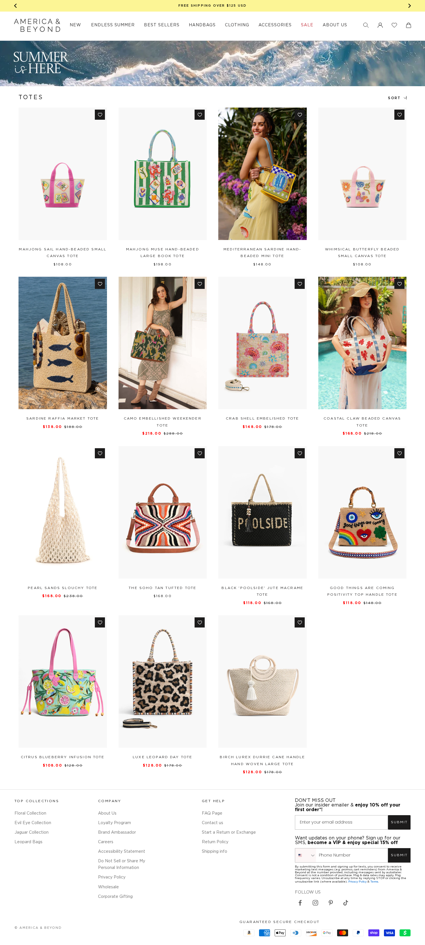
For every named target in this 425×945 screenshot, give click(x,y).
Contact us (212, 823)
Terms (374, 881)
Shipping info (214, 851)
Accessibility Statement (121, 851)
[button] (366, 25)
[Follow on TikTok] (345, 902)
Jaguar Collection (31, 832)
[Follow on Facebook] (300, 902)
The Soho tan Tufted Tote (162, 588)
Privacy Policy (111, 877)
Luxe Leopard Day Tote (162, 757)
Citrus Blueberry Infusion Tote (63, 757)
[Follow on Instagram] (315, 902)
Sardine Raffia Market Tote (62, 418)
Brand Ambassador (117, 832)
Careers (105, 842)
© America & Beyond (38, 927)
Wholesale (108, 887)
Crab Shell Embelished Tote (262, 418)
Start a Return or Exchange (229, 832)
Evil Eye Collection (32, 823)
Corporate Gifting (115, 896)
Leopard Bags (28, 842)
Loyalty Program (114, 823)
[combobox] (305, 855)
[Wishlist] (394, 25)
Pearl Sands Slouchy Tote (62, 588)
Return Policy (215, 842)
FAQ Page (212, 813)
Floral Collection (30, 813)
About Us (107, 813)
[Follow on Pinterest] (330, 902)
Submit (399, 822)
